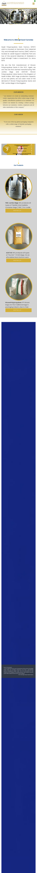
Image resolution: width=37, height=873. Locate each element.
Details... (19, 210)
